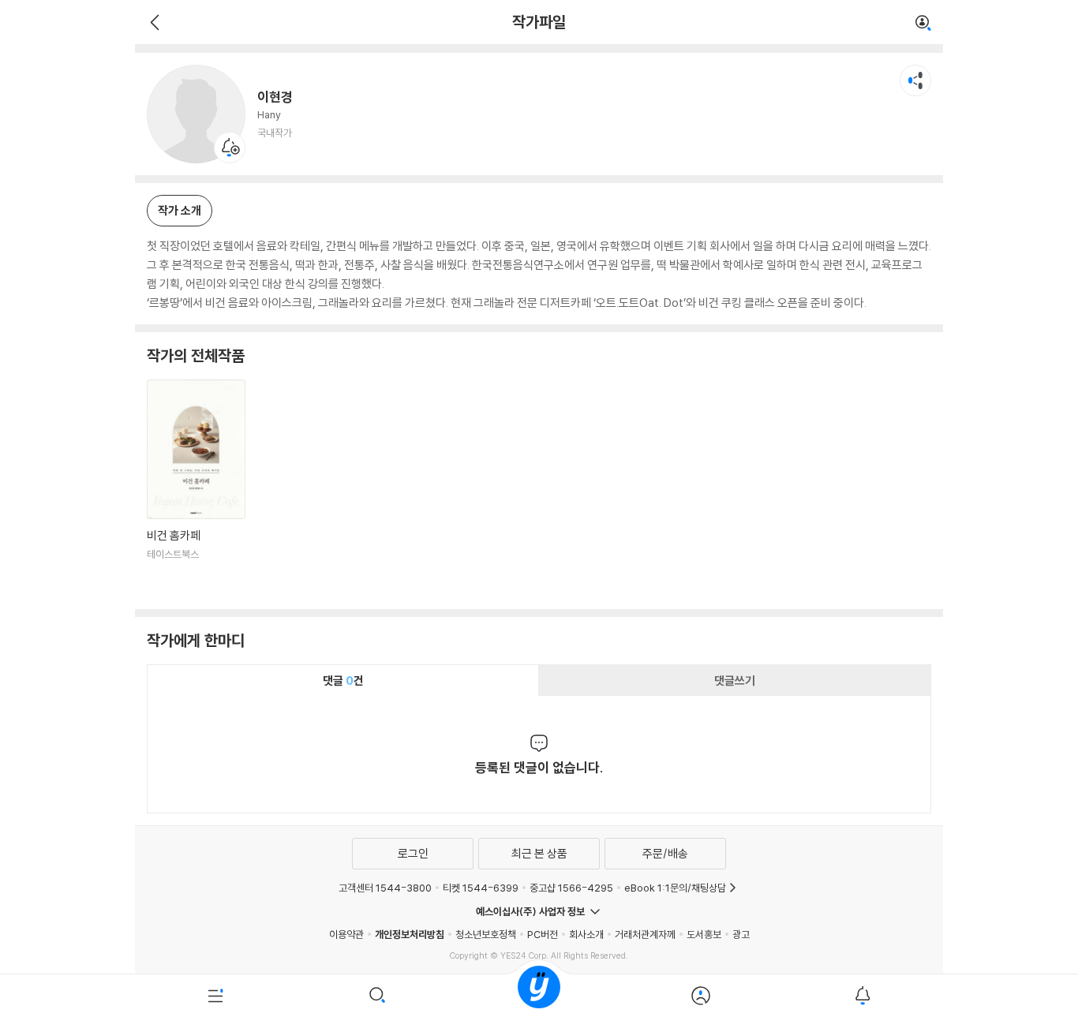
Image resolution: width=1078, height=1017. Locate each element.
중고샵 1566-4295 (571, 887)
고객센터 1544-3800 (385, 887)
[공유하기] (915, 80)
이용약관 (346, 934)
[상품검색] (377, 995)
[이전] (152, 22)
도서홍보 (704, 934)
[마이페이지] (700, 995)
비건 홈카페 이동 (196, 488)
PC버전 (542, 934)
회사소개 (586, 934)
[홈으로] (539, 995)
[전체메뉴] (216, 995)
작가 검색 (923, 23)
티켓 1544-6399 (480, 887)
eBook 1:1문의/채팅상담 (675, 887)
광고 (741, 934)
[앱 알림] (862, 995)
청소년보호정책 (485, 934)
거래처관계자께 (645, 934)
